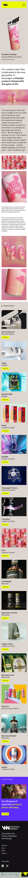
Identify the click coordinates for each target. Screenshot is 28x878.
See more (5, 462)
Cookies (24, 876)
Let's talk (5, 814)
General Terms (17, 875)
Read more (5, 337)
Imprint (6, 874)
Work (3, 848)
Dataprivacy (11, 874)
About (3, 851)
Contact (4, 853)
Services (4, 845)
